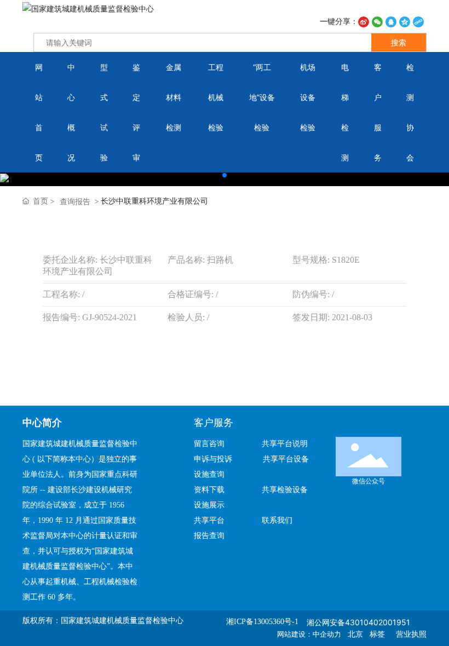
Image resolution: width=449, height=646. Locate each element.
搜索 (398, 42)
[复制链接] (418, 21)
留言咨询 (213, 444)
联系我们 (277, 520)
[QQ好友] (390, 21)
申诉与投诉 (216, 459)
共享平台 (209, 520)
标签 (377, 634)
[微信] (377, 21)
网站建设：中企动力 (309, 634)
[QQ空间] (404, 21)
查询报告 (75, 201)
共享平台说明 (285, 444)
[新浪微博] (363, 21)
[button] (224, 175)
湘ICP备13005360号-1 (262, 622)
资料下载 (213, 490)
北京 (355, 634)
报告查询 (209, 536)
